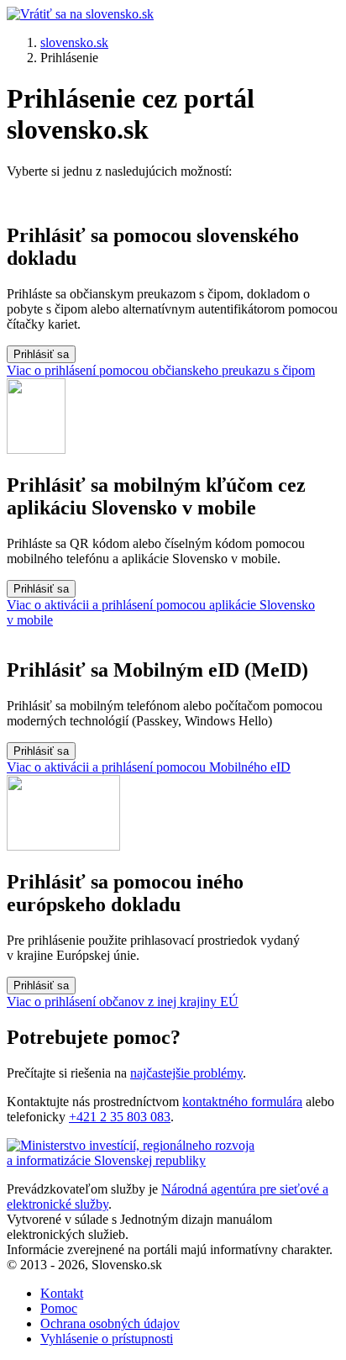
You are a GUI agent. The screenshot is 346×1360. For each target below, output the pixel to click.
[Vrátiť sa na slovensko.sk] (80, 14)
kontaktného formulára (242, 1101)
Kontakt (61, 1293)
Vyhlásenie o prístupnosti (106, 1338)
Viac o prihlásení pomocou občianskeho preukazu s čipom (161, 370)
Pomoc (58, 1308)
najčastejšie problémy (186, 1073)
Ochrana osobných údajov (110, 1323)
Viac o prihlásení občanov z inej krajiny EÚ (123, 1001)
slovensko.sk (74, 42)
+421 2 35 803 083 (119, 1117)
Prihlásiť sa (41, 354)
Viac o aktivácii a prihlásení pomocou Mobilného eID (149, 767)
